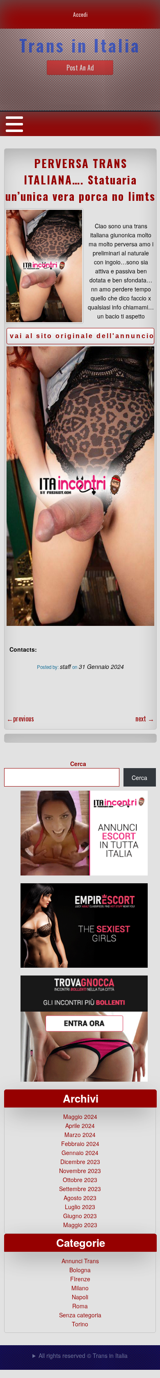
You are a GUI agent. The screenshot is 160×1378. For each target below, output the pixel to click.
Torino (80, 1324)
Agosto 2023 (80, 1198)
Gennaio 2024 (80, 1152)
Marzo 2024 (80, 1134)
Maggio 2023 (80, 1225)
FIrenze (80, 1279)
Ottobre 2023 (80, 1180)
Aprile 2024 (80, 1125)
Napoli (80, 1297)
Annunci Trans (80, 1261)
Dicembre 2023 (80, 1161)
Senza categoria (80, 1315)
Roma (80, 1306)
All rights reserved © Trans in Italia (83, 1355)
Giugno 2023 (80, 1216)
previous (20, 718)
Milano (80, 1288)
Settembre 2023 (80, 1189)
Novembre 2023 (80, 1171)
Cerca (78, 763)
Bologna (80, 1270)
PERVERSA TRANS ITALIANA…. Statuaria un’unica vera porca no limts (80, 179)
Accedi (80, 14)
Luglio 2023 (80, 1207)
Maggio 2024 (80, 1116)
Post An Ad (80, 68)
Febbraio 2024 (80, 1143)
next (144, 718)
